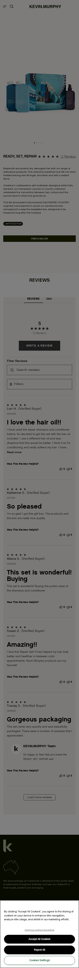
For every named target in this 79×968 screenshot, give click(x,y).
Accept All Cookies (39, 939)
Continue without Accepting (39, 930)
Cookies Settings (39, 960)
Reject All (39, 949)
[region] (39, 934)
